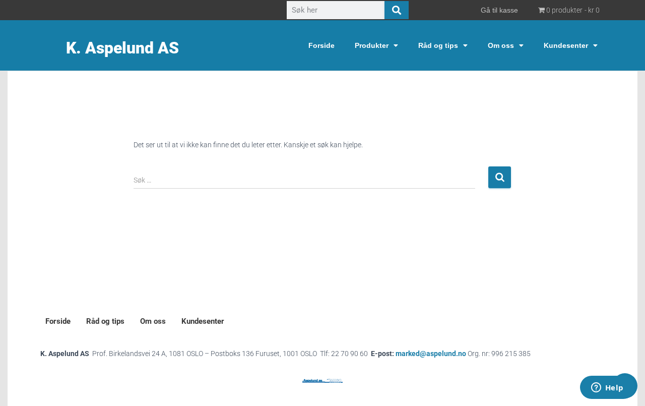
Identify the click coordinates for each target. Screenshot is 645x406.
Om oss (501, 45)
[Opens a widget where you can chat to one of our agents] (607, 388)
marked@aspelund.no (463, 354)
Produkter (372, 45)
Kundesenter (566, 45)
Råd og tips (438, 45)
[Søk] (396, 10)
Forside (321, 45)
